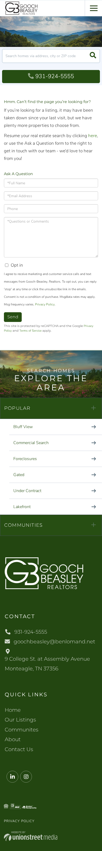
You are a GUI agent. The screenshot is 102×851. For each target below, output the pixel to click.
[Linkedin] (12, 777)
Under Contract (27, 491)
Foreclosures (25, 459)
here (92, 136)
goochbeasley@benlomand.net (54, 641)
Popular (17, 408)
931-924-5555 (54, 76)
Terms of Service (30, 330)
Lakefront (22, 507)
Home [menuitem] (13, 710)
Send (12, 316)
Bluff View (23, 427)
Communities (23, 525)
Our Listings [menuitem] (20, 720)
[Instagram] (26, 777)
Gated (18, 475)
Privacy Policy (45, 304)
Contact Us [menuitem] (19, 749)
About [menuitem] (13, 739)
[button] (93, 56)
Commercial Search (31, 443)
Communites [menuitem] (21, 729)
